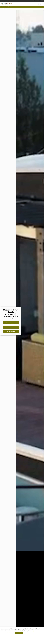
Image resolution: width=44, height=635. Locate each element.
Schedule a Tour (10, 327)
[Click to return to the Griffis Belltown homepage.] (18, 4)
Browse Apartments (11, 322)
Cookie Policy (31, 630)
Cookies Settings (11, 632)
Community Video (11, 331)
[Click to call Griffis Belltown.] (40, 4)
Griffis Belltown (4, 8)
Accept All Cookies (19, 632)
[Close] (42, 629)
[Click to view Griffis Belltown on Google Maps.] (38, 4)
